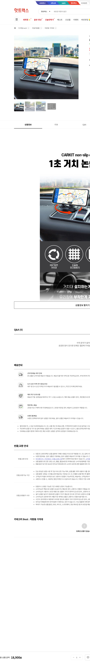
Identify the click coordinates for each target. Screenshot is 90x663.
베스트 (60, 19)
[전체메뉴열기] (16, 19)
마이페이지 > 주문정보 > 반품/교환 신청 (49, 459)
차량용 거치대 (49, 28)
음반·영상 (37, 19)
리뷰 (56, 124)
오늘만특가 (49, 19)
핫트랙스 (44, 11)
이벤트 (76, 19)
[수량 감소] (73, 657)
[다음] (79, 68)
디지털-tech (22, 28)
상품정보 (28, 124)
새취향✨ (26, 19)
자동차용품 (35, 28)
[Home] (15, 28)
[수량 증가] (80, 657)
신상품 (68, 19)
